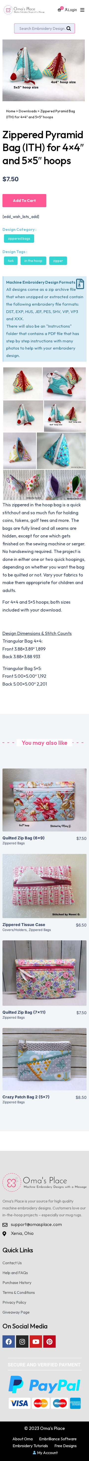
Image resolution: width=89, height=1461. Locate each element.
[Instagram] (22, 1341)
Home (10, 111)
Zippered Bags (19, 238)
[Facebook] (8, 1341)
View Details (45, 804)
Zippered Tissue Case (23, 924)
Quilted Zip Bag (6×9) (23, 837)
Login (72, 10)
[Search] (68, 28)
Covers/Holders (14, 930)
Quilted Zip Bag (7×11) (24, 1012)
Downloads (28, 111)
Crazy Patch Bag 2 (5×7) (26, 1096)
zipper (58, 260)
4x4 (11, 260)
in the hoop (33, 260)
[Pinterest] (49, 1341)
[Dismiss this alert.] (80, 284)
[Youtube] (36, 1341)
